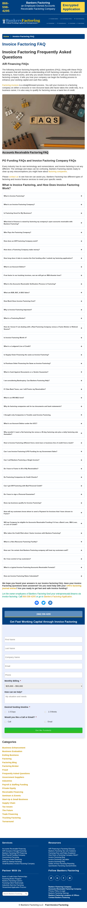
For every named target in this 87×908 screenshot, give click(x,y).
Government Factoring (10, 857)
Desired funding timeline (17, 707)
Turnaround (8, 821)
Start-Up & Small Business (15, 799)
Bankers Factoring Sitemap (58, 893)
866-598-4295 (29, 596)
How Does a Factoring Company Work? (63, 855)
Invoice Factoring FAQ (56, 861)
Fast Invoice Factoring (56, 905)
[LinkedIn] (57, 878)
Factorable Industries (54, 18)
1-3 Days (12, 712)
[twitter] (51, 878)
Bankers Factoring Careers (12, 881)
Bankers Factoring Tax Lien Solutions (62, 851)
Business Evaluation (12, 751)
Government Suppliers (13, 777)
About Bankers (72, 23)
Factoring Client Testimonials (12, 883)
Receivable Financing (12, 792)
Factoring (7, 759)
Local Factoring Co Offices (67, 18)
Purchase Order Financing (12, 859)
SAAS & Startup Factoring (12, 861)
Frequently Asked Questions (16, 773)
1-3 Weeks (52, 712)
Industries (7, 781)
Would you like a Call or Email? (20, 717)
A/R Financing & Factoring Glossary (61, 849)
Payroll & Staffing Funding (15, 784)
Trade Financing (10, 814)
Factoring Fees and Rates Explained (61, 853)
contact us (13, 177)
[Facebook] (63, 878)
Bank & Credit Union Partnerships (14, 876)
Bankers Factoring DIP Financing (14, 853)
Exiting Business (10, 755)
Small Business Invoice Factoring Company (18, 864)
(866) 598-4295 (43, 614)
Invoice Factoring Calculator (58, 859)
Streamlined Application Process (14, 887)
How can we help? (13, 692)
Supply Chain (8, 803)
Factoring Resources (62, 23)
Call (9, 722)
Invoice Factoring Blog (80, 18)
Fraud (5, 770)
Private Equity (9, 788)
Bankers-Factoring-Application (58, 596)
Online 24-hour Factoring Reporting (61, 864)
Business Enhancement (13, 748)
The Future (7, 810)
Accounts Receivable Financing (14, 849)
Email (50, 722)
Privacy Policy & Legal (56, 891)
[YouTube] (69, 878)
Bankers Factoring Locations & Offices (63, 895)
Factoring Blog (9, 762)
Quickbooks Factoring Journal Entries (62, 866)
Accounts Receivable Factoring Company (64, 889)
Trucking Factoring (11, 818)
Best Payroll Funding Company (13, 855)
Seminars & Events (11, 795)
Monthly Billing (13, 681)
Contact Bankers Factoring (59, 897)
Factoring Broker (51, 23)
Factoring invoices (10, 85)
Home (6, 36)
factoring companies (58, 171)
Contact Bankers (81, 23)
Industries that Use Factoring (13, 885)
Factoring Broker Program (12, 879)
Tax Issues (7, 807)
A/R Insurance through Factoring (14, 851)
